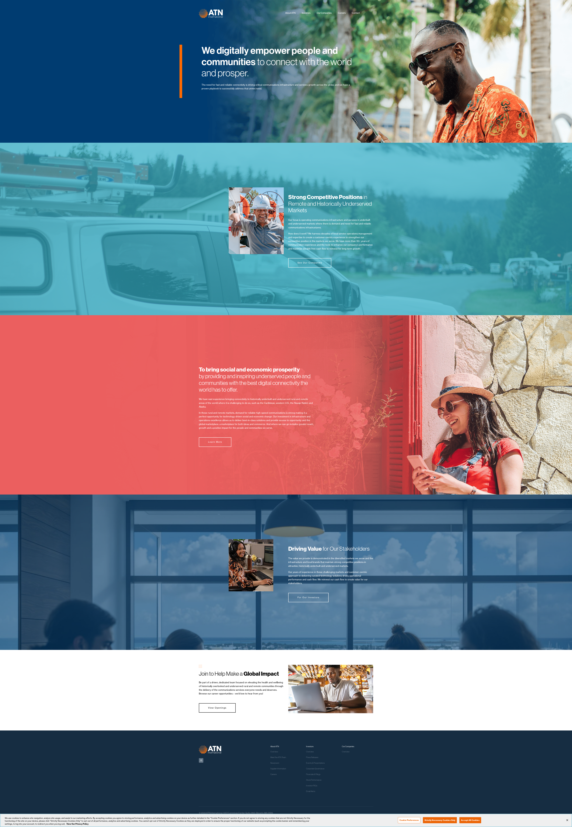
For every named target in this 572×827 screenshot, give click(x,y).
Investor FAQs (311, 785)
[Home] (211, 12)
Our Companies (324, 12)
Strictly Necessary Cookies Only (440, 820)
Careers (342, 12)
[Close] (567, 820)
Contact (356, 12)
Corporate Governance (315, 768)
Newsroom (274, 763)
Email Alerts (310, 791)
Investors (306, 12)
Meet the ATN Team (278, 757)
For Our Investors (308, 597)
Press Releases (312, 757)
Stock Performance (313, 780)
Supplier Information (278, 768)
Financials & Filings (313, 774)
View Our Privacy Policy (77, 824)
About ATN (290, 12)
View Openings (217, 707)
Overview (274, 751)
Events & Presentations (315, 763)
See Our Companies (309, 262)
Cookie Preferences (409, 820)
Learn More (215, 442)
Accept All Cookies (470, 820)
